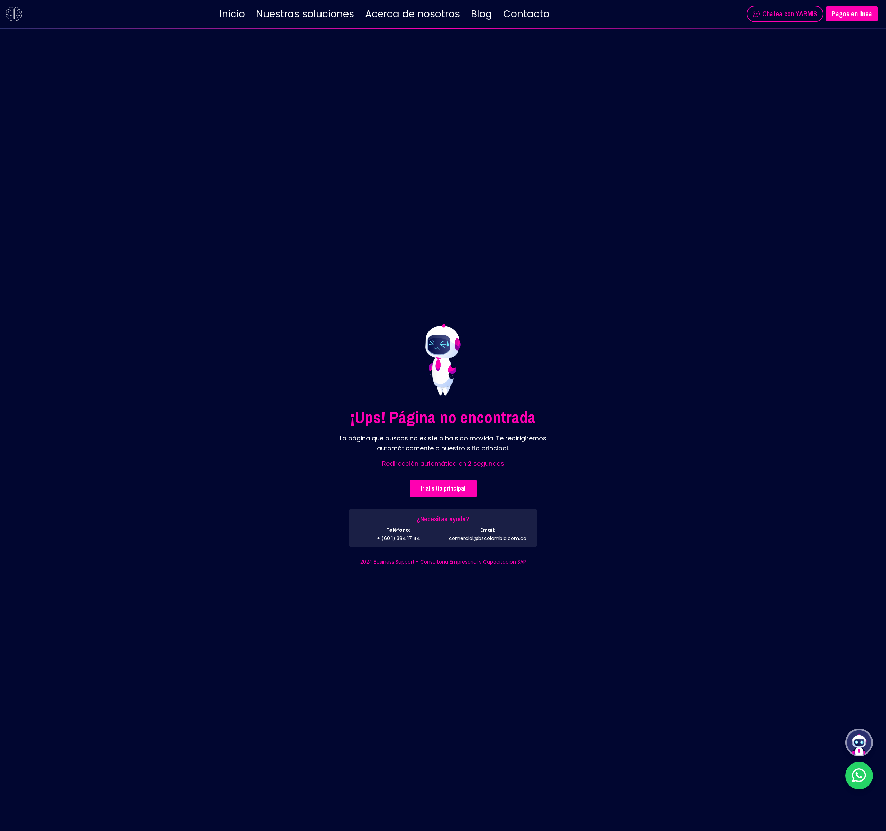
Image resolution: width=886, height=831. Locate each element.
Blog (481, 14)
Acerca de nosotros (412, 14)
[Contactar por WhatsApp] (859, 775)
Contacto (526, 14)
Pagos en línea (852, 13)
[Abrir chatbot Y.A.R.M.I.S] (859, 742)
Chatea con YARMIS (789, 13)
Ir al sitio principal (443, 488)
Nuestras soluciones (305, 14)
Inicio (232, 14)
